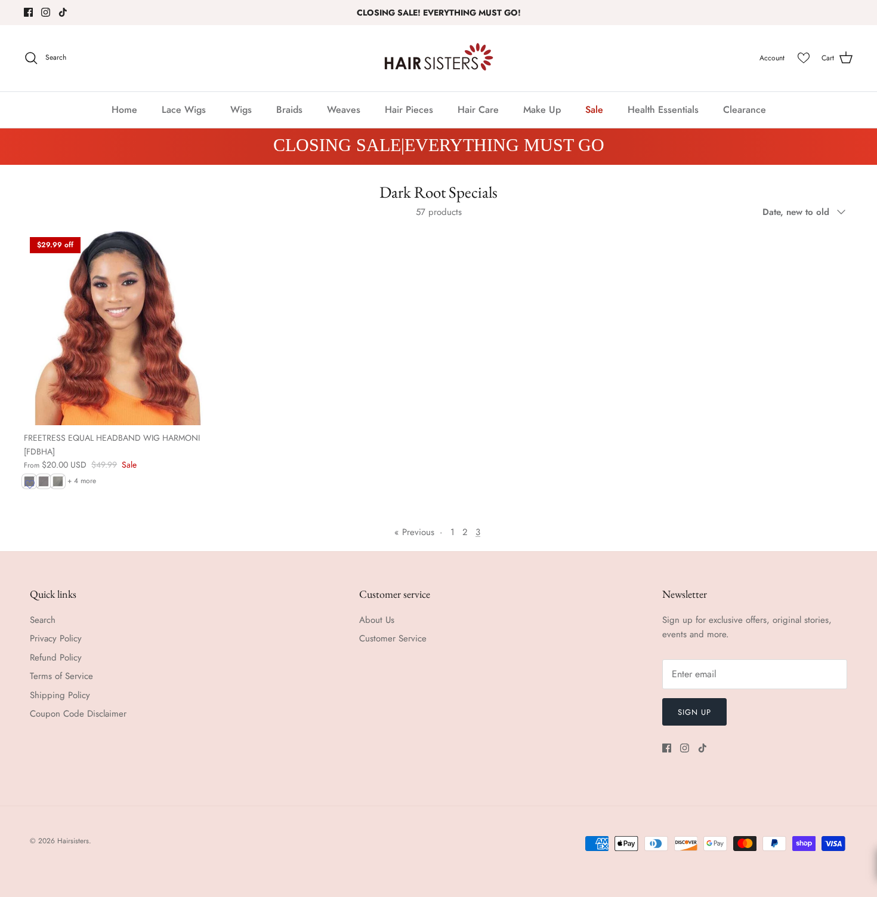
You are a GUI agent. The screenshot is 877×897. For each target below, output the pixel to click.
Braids (289, 109)
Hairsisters (73, 840)
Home (124, 109)
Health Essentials (663, 109)
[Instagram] (45, 12)
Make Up (542, 109)
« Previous (414, 532)
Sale (594, 109)
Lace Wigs (184, 109)
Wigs (241, 109)
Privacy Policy (56, 638)
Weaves (343, 109)
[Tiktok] (62, 12)
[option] (438, 146)
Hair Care (478, 109)
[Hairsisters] (439, 58)
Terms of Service (61, 676)
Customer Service (393, 638)
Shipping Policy (60, 695)
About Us (376, 619)
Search (42, 619)
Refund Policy (56, 657)
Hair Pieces (409, 109)
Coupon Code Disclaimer (78, 713)
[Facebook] (28, 12)
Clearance (744, 109)
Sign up (694, 712)
